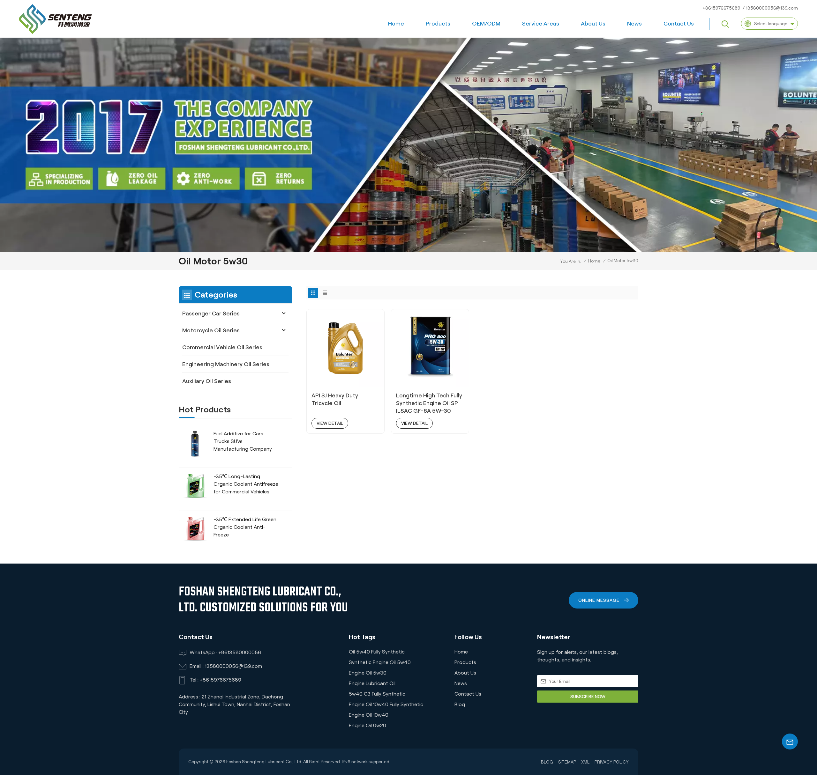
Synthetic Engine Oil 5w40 (380, 662)
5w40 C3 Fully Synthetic (377, 694)
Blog (459, 704)
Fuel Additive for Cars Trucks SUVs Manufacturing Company (243, 441)
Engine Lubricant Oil (372, 683)
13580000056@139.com (772, 8)
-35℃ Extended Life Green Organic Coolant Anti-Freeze (245, 527)
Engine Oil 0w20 (367, 725)
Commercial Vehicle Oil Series (222, 347)
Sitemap (567, 761)
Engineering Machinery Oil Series (225, 364)
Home (396, 23)
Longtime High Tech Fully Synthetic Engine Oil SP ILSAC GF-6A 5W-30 (429, 403)
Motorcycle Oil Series (211, 330)
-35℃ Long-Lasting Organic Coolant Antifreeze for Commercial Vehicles (246, 484)
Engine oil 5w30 (367, 672)
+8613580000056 (239, 652)
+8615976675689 (721, 8)
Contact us (678, 23)
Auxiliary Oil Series (206, 381)
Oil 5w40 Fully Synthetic (377, 651)
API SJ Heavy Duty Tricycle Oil (334, 399)
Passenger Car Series (211, 313)
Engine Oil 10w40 (368, 715)
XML (585, 761)
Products (438, 23)
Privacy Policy (612, 761)
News (634, 23)
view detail (330, 423)
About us (593, 23)
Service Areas (540, 23)
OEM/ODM (486, 23)
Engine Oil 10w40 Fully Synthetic (386, 704)
